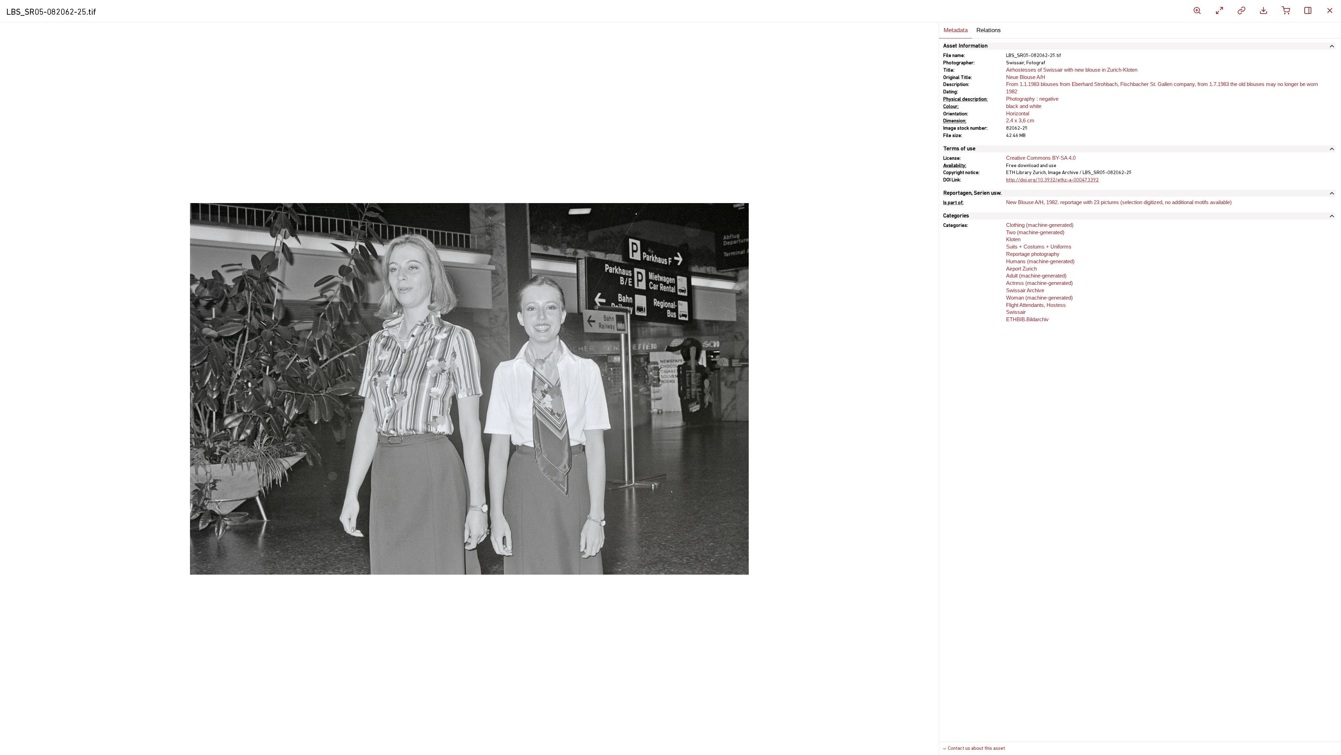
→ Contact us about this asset (973, 748)
